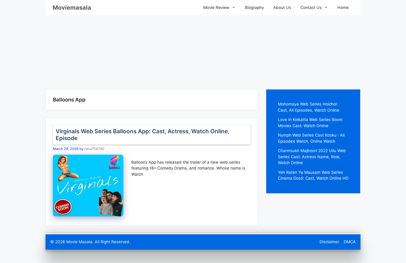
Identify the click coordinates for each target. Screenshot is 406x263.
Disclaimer (329, 241)
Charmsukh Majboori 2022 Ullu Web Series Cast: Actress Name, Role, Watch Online (312, 156)
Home (343, 7)
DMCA (350, 241)
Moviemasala (72, 7)
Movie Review (216, 7)
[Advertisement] (203, 48)
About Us (282, 7)
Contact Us (311, 7)
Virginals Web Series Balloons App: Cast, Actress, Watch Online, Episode (142, 135)
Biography (254, 7)
